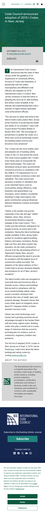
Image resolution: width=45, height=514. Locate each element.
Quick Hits (11, 59)
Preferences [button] (20, 489)
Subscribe (22, 438)
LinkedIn (14, 453)
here (12, 349)
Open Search (38, 4)
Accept (22, 496)
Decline (22, 502)
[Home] (22, 4)
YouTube (26, 453)
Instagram (30, 453)
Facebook (18, 453)
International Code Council (20, 54)
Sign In (42, 4)
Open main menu (3, 4)
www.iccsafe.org (19, 355)
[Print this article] (37, 61)
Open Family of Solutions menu (34, 4)
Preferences (22, 508)
